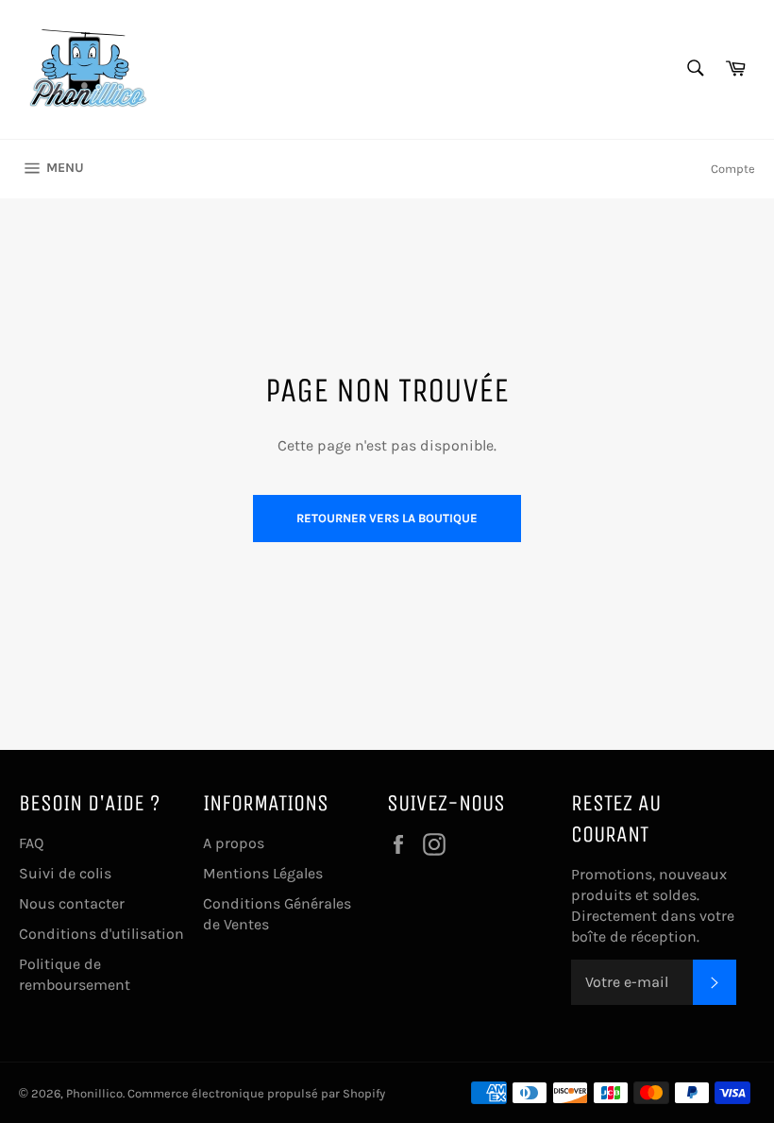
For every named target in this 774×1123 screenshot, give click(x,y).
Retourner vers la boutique (387, 518)
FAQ (31, 843)
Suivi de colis (65, 873)
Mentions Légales (263, 873)
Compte (733, 169)
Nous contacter (72, 903)
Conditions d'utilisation (101, 934)
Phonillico (94, 1093)
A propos (233, 843)
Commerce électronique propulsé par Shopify (256, 1093)
